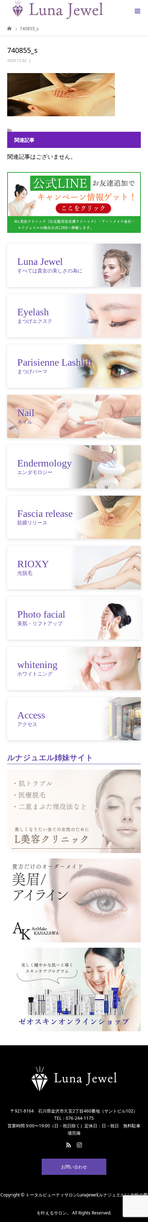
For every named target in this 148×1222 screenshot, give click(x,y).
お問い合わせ (74, 1167)
